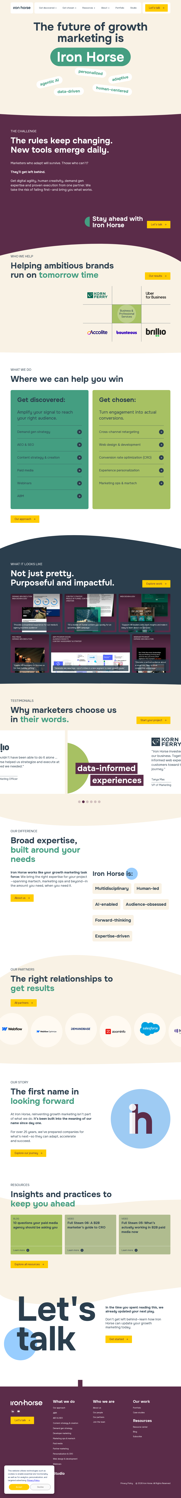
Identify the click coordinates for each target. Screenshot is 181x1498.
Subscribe (137, 1436)
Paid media (58, 1443)
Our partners (98, 1417)
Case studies (139, 1412)
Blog (135, 1432)
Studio (59, 1473)
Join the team (99, 1422)
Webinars (57, 1464)
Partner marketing (61, 1448)
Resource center (140, 1427)
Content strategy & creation (65, 1423)
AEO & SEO (58, 1418)
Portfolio (137, 1408)
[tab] (79, 801)
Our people (98, 1412)
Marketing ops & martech (64, 1438)
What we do (64, 1401)
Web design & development (65, 1459)
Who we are (103, 1401)
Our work (141, 1401)
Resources (142, 1421)
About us (97, 1408)
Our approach (59, 1408)
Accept (19, 1487)
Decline (40, 1487)
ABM (55, 1413)
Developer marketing (62, 1433)
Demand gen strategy (62, 1428)
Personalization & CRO (63, 1454)
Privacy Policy (33, 1480)
